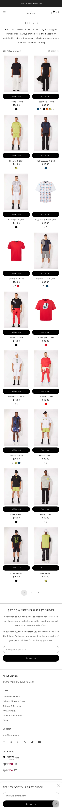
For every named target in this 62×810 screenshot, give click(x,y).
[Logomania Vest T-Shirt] (46, 192)
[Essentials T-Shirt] (46, 74)
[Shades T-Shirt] (16, 427)
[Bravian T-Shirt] (46, 427)
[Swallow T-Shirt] (16, 251)
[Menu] (4, 12)
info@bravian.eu (11, 735)
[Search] (58, 12)
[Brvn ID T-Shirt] (16, 310)
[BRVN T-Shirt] (46, 486)
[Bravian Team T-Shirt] (46, 251)
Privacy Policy (14, 636)
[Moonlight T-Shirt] (46, 310)
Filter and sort (14, 51)
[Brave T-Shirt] (16, 486)
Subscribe (31, 804)
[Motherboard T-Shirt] (46, 133)
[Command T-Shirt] (16, 192)
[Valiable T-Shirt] (46, 368)
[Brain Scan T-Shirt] (16, 368)
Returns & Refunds (12, 706)
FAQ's (5, 720)
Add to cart (16, 96)
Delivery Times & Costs (14, 701)
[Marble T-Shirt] (16, 74)
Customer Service (11, 696)
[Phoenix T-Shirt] (16, 133)
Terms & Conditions (12, 715)
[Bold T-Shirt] (46, 545)
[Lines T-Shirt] (16, 545)
